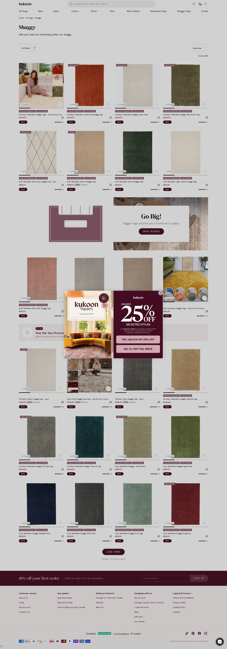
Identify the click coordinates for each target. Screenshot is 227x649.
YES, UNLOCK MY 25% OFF (138, 339)
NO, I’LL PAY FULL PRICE (138, 349)
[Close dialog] (160, 293)
